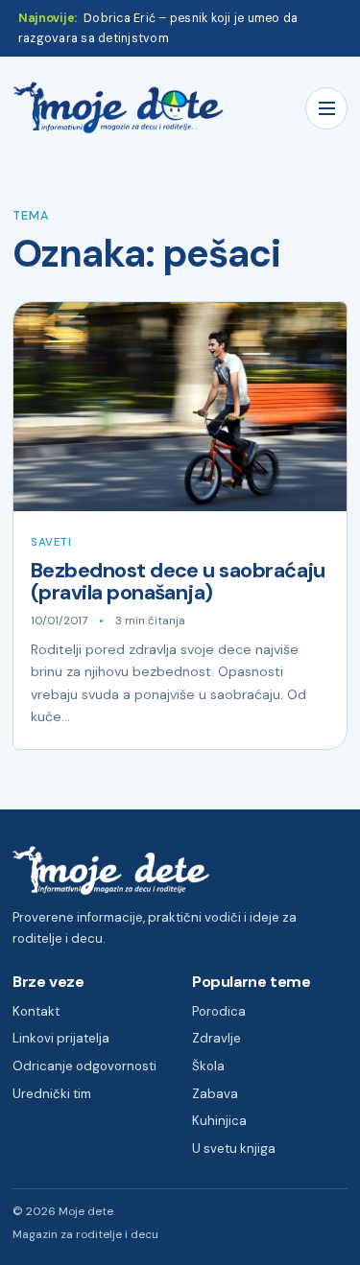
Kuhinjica (219, 1121)
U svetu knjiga (234, 1148)
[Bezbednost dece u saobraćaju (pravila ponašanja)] (180, 406)
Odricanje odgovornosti (84, 1066)
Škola (208, 1066)
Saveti (51, 542)
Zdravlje (216, 1038)
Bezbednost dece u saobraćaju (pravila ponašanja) (178, 581)
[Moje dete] (118, 108)
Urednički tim (51, 1094)
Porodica (219, 1011)
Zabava (215, 1094)
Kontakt (36, 1011)
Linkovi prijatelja (60, 1038)
